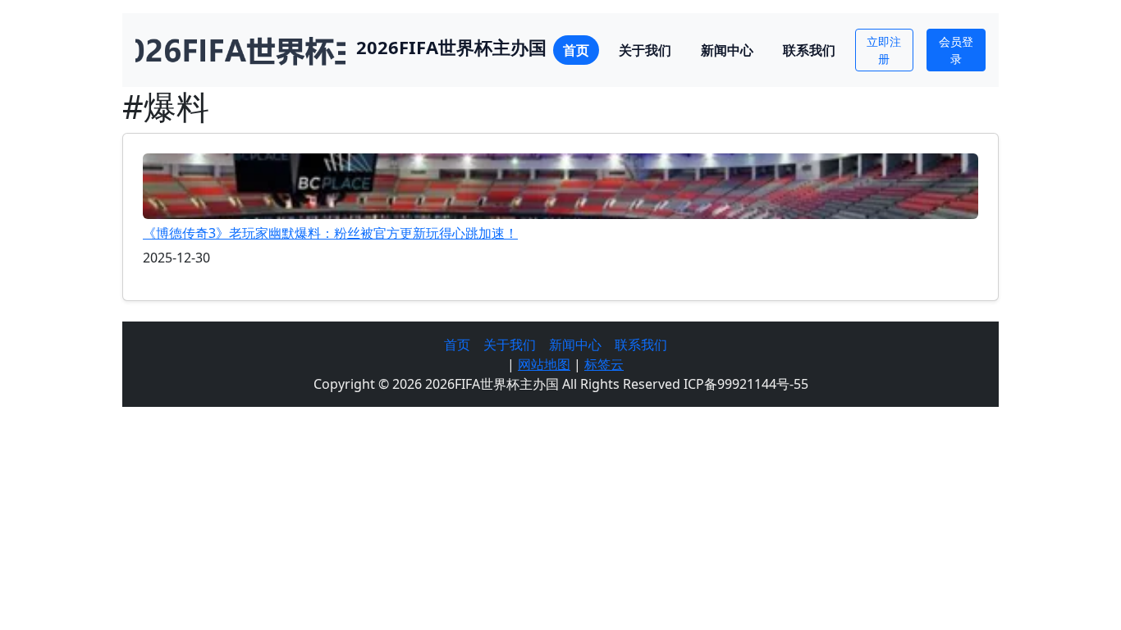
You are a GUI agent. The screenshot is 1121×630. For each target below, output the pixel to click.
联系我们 (809, 50)
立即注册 (884, 50)
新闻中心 (727, 50)
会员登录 (956, 50)
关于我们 (645, 50)
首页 (576, 50)
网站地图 (544, 364)
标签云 (604, 364)
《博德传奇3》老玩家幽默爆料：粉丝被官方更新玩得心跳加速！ (330, 233)
